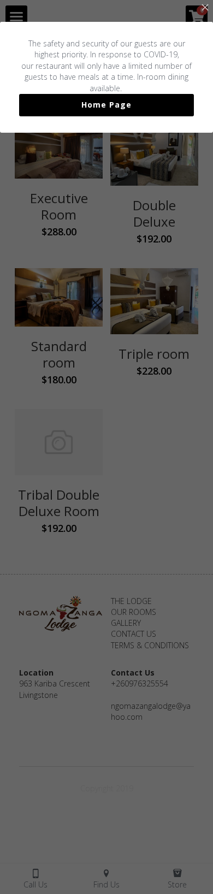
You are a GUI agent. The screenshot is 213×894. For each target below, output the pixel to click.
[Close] (205, 8)
